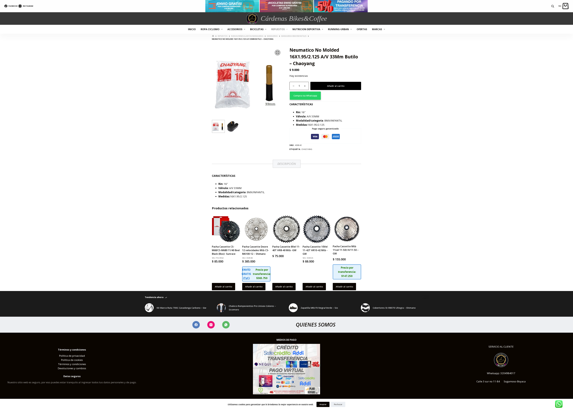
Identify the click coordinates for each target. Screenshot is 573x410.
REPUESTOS (278, 29)
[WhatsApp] (226, 324)
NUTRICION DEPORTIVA (306, 29)
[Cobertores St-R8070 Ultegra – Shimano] (365, 307)
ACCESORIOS (234, 29)
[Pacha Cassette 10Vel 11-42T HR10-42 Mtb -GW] (317, 229)
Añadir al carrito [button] (223, 286)
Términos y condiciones (72, 364)
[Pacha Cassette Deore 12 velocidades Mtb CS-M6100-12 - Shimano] (256, 229)
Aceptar (322, 404)
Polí (61, 355)
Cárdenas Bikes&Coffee (294, 18)
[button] (325, 96)
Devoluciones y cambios (72, 368)
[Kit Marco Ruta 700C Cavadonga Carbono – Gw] (149, 307)
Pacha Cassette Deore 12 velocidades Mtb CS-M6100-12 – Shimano (255, 250)
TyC (246, 278)
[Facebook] (196, 324)
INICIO (192, 29)
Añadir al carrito (335, 85)
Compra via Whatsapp (305, 95)
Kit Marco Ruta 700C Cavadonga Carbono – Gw (181, 307)
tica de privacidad (74, 355)
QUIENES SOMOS (315, 324)
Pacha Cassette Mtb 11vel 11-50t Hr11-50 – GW (346, 250)
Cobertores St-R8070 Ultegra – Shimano (394, 307)
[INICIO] (213, 36)
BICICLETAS (257, 29)
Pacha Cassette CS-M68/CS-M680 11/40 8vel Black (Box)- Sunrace (226, 250)
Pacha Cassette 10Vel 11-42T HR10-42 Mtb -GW (315, 250)
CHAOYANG (306, 149)
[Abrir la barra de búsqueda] (552, 6)
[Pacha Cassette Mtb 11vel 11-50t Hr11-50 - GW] (347, 229)
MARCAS (377, 29)
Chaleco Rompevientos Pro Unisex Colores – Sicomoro (252, 307)
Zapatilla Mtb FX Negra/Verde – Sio (319, 307)
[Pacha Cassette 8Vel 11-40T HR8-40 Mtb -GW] (286, 229)
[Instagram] (211, 324)
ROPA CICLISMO (210, 29)
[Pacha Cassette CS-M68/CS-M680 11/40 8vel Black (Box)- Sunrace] (226, 229)
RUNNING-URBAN (338, 29)
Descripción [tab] (286, 164)
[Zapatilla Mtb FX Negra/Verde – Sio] (293, 307)
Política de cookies (72, 360)
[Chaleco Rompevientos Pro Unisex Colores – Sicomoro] (221, 307)
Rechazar (338, 404)
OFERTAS (362, 29)
